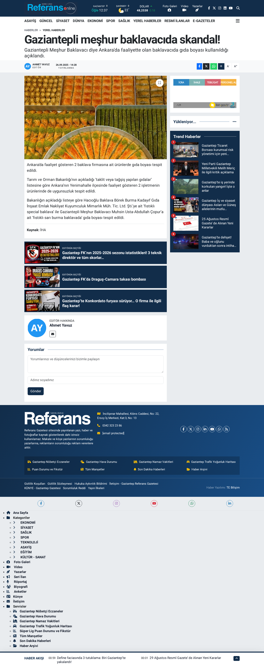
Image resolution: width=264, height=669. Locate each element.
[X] (190, 429)
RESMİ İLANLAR (177, 21)
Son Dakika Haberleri (151, 469)
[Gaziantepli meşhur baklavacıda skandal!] (95, 117)
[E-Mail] (52, 334)
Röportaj (20, 582)
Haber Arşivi (199, 469)
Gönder (35, 391)
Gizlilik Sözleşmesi (60, 483)
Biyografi (20, 587)
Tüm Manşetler (95, 469)
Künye (18, 596)
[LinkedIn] (205, 429)
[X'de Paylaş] (206, 66)
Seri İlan (19, 577)
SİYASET (63, 21)
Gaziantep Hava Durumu (101, 462)
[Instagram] (198, 429)
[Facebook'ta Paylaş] (199, 66)
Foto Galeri (21, 562)
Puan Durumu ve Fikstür (47, 469)
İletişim (19, 601)
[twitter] (78, 503)
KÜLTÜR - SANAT (33, 557)
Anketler (19, 591)
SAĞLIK (124, 21)
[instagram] (116, 503)
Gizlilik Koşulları (34, 483)
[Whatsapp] (219, 429)
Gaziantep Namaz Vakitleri (156, 462)
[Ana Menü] (238, 21)
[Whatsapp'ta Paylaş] (213, 66)
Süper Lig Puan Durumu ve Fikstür (45, 631)
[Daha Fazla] (221, 66)
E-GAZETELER (204, 21)
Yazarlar (19, 572)
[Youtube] (212, 429)
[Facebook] (183, 429)
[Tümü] (234, 121)
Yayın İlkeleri (96, 488)
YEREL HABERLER (147, 21)
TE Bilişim (233, 487)
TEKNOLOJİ (29, 542)
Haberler (31, 30)
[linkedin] (229, 503)
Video (18, 567)
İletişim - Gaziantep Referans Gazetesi (133, 483)
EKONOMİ (95, 21)
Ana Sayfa (20, 513)
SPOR (110, 21)
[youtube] (154, 503)
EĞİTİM (26, 552)
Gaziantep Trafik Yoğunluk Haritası (213, 462)
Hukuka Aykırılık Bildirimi (91, 483)
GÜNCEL (46, 21)
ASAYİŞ (30, 21)
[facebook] (40, 503)
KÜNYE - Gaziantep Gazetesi (42, 488)
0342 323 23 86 (112, 425)
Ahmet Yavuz (60, 325)
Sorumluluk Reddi (74, 488)
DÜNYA (78, 21)
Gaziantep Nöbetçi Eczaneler (51, 462)
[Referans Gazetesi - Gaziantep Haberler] (50, 8)
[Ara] (238, 8)
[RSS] (226, 429)
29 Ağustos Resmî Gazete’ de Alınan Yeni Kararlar (185, 658)
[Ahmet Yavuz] (37, 327)
